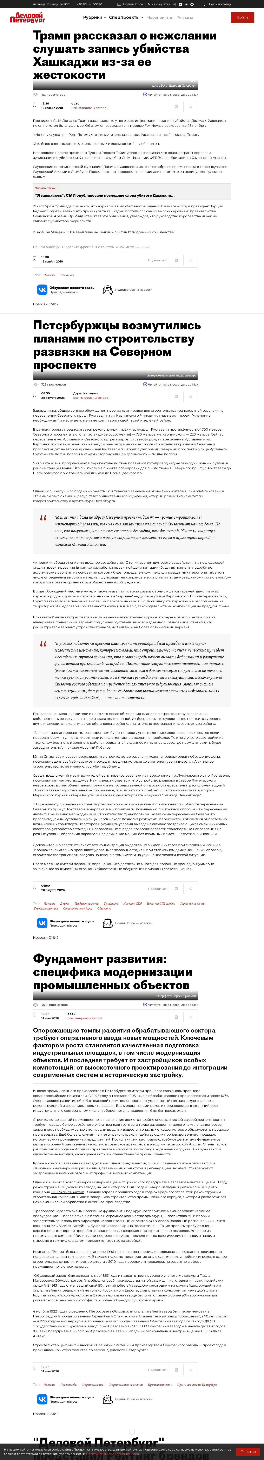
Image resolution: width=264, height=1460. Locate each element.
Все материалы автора (88, 108)
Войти (242, 17)
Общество (104, 908)
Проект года (68, 1384)
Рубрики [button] (93, 17)
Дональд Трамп (75, 121)
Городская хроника (46, 908)
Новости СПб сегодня (161, 903)
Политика (67, 275)
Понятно (248, 1452)
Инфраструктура (87, 903)
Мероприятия (159, 17)
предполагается (78, 429)
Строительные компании (126, 1384)
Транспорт (111, 903)
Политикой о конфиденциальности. (113, 1454)
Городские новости (192, 903)
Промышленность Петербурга (197, 1384)
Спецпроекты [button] (125, 17)
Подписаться (133, 4)
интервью (135, 126)
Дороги (65, 903)
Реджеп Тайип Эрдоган (122, 153)
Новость (49, 275)
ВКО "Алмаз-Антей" (67, 1192)
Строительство (93, 1384)
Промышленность (160, 1384)
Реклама (185, 17)
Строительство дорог (77, 908)
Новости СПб (132, 903)
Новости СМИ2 (45, 304)
